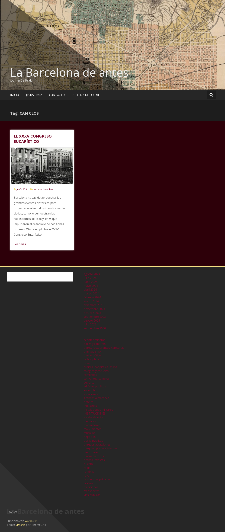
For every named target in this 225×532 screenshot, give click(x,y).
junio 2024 (90, 282)
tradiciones (91, 487)
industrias (90, 406)
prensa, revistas (94, 460)
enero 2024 (91, 301)
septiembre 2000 (95, 328)
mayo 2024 (91, 286)
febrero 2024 (92, 297)
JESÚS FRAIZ (34, 95)
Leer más (20, 244)
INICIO (14, 95)
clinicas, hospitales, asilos (100, 367)
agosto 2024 (92, 274)
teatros (88, 483)
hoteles (89, 402)
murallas (89, 433)
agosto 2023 (92, 320)
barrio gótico (92, 355)
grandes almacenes (96, 398)
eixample (89, 390)
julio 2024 (90, 278)
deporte (89, 382)
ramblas (89, 472)
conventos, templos (97, 379)
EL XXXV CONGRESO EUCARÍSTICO (33, 138)
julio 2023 (90, 324)
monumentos (92, 429)
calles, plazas (92, 359)
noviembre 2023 (94, 309)
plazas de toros (94, 456)
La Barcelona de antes (69, 72)
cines (87, 363)
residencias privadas (97, 479)
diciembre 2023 (94, 305)
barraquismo (92, 351)
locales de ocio (93, 417)
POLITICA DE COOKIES (86, 95)
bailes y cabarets (95, 344)
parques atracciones (97, 444)
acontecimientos (43, 189)
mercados (90, 421)
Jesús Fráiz (23, 189)
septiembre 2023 (95, 317)
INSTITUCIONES (94, 413)
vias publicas (92, 495)
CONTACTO (57, 95)
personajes (91, 452)
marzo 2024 (91, 293)
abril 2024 (90, 289)
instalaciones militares (98, 410)
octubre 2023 (92, 313)
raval (87, 475)
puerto (88, 464)
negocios (90, 437)
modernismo (92, 425)
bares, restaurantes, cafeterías (104, 348)
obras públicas (93, 441)
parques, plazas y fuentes (100, 448)
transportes (91, 491)
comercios (90, 375)
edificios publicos (95, 386)
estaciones (91, 394)
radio (87, 468)
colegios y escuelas (96, 371)
